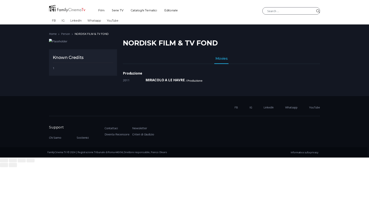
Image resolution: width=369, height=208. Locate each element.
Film (101, 10)
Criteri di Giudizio (143, 134)
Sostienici (83, 137)
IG (63, 20)
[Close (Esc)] (4, 160)
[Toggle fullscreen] (22, 160)
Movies (221, 59)
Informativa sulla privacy (304, 152)
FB (54, 20)
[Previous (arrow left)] (4, 165)
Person (65, 34)
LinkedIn (76, 20)
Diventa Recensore (117, 134)
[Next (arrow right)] (13, 165)
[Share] (13, 160)
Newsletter (139, 128)
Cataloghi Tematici (144, 10)
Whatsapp (94, 20)
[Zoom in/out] (31, 160)
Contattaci (111, 128)
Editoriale (171, 10)
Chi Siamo (55, 137)
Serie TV (117, 10)
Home (53, 34)
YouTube (112, 20)
